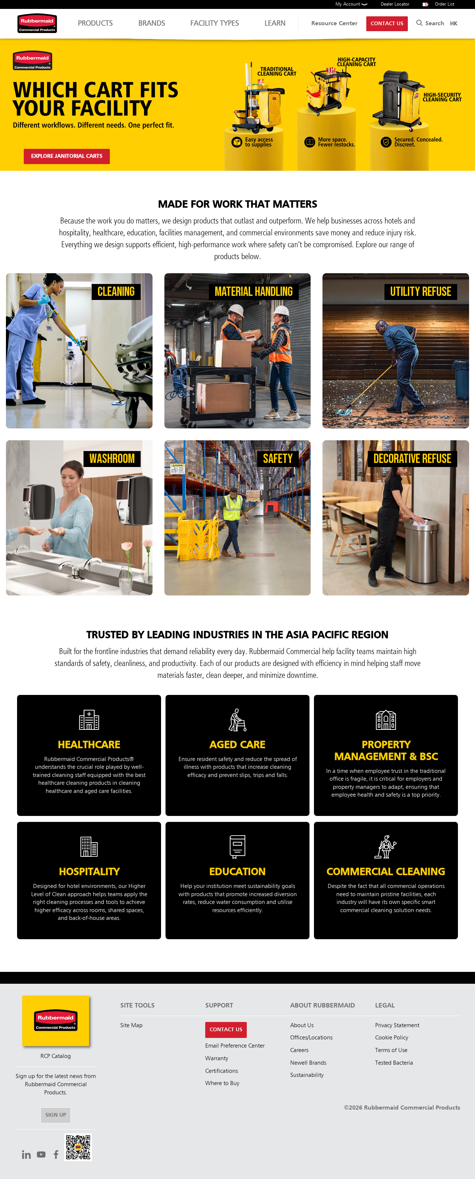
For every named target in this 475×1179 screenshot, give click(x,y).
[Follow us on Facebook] (56, 1155)
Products (95, 23)
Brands (151, 23)
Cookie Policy (391, 1038)
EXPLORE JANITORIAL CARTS (66, 156)
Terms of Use (391, 1051)
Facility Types (214, 23)
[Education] (237, 880)
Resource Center (334, 24)
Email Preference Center (235, 1046)
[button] (78, 1148)
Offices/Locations (311, 1038)
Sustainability (307, 1075)
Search (433, 24)
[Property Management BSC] (386, 755)
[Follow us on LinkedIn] (26, 1155)
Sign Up (55, 1115)
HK (453, 23)
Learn (275, 23)
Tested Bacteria (394, 1063)
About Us (302, 1026)
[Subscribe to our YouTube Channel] (41, 1155)
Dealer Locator (395, 4)
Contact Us (387, 23)
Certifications (221, 1071)
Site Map (131, 1026)
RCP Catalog (55, 1056)
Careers (299, 1051)
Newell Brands (308, 1063)
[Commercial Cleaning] (386, 880)
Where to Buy (222, 1084)
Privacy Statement (397, 1026)
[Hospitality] (89, 880)
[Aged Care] (237, 755)
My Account (348, 4)
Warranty (216, 1059)
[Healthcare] (89, 755)
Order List (440, 4)
